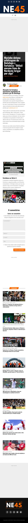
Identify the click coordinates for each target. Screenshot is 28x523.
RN (8, 389)
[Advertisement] (14, 35)
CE (8, 76)
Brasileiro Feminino (16, 324)
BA (10, 324)
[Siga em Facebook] (9, 2)
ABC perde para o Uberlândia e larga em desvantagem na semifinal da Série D (12, 392)
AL (5, 451)
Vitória (4, 326)
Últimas (16, 76)
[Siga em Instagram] (14, 2)
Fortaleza (11, 76)
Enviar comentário (19, 249)
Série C (4, 348)
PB (11, 369)
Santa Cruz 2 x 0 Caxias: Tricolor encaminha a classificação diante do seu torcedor (13, 350)
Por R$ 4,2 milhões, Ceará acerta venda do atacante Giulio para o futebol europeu (12, 412)
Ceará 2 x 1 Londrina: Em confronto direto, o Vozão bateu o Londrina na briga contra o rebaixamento (13, 305)
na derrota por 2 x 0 (13, 108)
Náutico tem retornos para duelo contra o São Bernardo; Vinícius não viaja (13, 433)
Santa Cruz (9, 348)
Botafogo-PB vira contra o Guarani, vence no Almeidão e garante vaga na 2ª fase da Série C (13, 371)
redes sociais (6, 97)
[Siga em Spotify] (19, 2)
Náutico (7, 431)
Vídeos (14, 302)
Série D (4, 389)
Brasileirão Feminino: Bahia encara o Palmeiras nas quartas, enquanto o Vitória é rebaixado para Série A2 (14, 329)
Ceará (8, 302)
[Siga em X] (11, 2)
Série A (5, 76)
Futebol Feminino (6, 324)
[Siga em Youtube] (17, 2)
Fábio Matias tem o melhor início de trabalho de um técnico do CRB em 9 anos (14, 453)
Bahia (12, 324)
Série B (4, 302)
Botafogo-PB (8, 369)
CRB (3, 451)
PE (6, 348)
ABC (6, 389)
